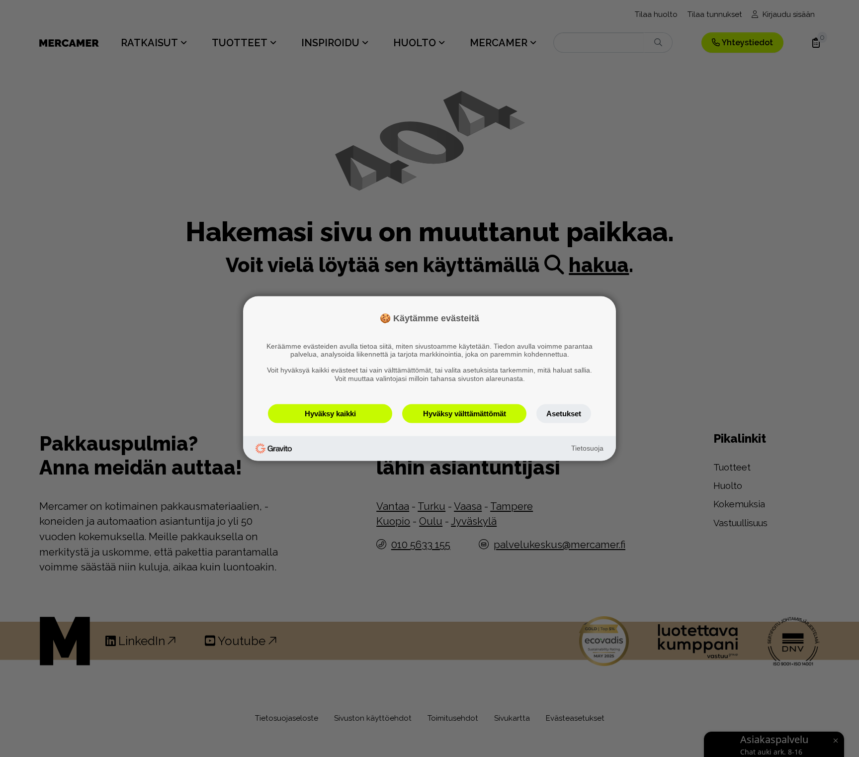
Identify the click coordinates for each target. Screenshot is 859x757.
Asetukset (563, 413)
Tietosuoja (587, 448)
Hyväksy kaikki (330, 413)
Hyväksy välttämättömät (464, 413)
